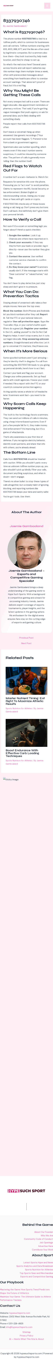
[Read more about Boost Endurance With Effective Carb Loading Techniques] (26, 732)
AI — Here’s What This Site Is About (26, 1339)
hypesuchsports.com (19, 1313)
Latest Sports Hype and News (38, 1262)
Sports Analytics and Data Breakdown (34, 1266)
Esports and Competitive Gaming (36, 1276)
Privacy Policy (26, 1335)
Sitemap (26, 1332)
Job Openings (46, 1242)
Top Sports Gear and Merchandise (36, 1273)
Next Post (26, 643)
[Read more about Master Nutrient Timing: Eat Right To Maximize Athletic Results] (26, 680)
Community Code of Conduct (38, 1239)
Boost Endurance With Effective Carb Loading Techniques (22, 753)
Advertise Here (45, 1246)
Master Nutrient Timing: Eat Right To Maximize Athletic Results (25, 701)
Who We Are (47, 1235)
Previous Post (26, 638)
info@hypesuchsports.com (19, 1327)
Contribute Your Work (42, 1249)
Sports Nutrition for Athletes (19, 708)
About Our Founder (43, 1232)
